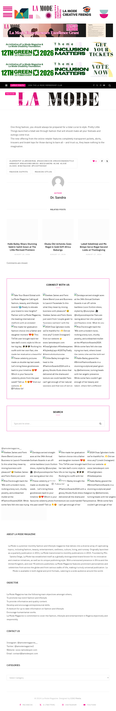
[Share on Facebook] (109, 107)
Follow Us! (18, 388)
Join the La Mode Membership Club (45, 85)
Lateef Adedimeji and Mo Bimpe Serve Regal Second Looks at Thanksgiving (94, 246)
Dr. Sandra (14, 111)
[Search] (110, 85)
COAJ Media (75, 698)
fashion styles (43, 172)
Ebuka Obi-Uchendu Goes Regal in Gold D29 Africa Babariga (58, 246)
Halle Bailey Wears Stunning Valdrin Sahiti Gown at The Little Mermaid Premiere (22, 246)
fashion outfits (19, 172)
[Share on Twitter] (109, 110)
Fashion (10, 94)
